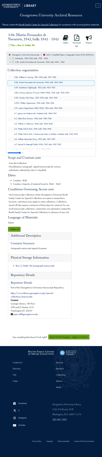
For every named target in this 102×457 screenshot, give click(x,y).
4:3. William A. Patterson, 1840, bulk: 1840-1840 (33, 123)
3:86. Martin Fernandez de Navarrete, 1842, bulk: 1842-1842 (38, 82)
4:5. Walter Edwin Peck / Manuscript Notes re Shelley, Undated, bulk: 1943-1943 (46, 134)
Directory (17, 368)
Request (89, 42)
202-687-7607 (59, 420)
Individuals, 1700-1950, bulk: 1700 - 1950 (31, 58)
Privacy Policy (36, 441)
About (58, 387)
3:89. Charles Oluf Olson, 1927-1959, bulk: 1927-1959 (36, 97)
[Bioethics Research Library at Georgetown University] (68, 352)
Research (60, 368)
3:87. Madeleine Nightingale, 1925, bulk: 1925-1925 (34, 87)
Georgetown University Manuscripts (25, 54)
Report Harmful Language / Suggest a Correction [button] (69, 337)
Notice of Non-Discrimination (84, 441)
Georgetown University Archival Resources (51, 16)
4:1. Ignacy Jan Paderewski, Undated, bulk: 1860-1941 (35, 113)
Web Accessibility (63, 441)
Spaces (59, 381)
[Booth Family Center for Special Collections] (40, 352)
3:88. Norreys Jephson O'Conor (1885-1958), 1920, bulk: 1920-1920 (41, 92)
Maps (15, 381)
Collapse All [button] (14, 229)
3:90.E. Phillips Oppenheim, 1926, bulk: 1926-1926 (34, 103)
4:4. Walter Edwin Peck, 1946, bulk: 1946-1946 (32, 129)
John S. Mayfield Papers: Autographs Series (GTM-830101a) (70, 54)
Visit (14, 374)
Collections (61, 374)
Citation (65, 42)
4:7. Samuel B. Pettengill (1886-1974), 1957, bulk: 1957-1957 (37, 144)
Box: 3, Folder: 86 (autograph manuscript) (35, 265)
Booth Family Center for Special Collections (38, 24)
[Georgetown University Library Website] (19, 5)
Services (59, 362)
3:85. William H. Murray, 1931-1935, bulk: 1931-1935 (35, 77)
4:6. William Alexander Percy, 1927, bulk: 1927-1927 (34, 139)
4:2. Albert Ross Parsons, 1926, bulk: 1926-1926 (33, 118)
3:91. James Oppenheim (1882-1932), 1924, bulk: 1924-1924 (38, 108)
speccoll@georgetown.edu (26, 314)
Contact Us (17, 362)
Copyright (49, 441)
